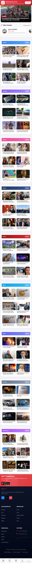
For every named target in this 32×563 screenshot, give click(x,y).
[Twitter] (6, 497)
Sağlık (2, 520)
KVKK (2, 539)
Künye (2, 534)
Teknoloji (3, 515)
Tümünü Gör (26, 25)
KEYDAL (24, 537)
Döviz (18, 509)
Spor (2, 512)
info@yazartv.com (23, 533)
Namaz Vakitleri (20, 515)
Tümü (27, 42)
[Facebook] (2, 497)
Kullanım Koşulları (17, 552)
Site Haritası (25, 552)
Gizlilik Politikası (7, 552)
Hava (18, 512)
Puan (18, 520)
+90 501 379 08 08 (23, 531)
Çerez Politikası (4, 542)
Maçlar (18, 518)
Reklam (3, 536)
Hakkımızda (4, 531)
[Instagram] (10, 497)
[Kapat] (30, 1)
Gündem (3, 509)
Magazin (3, 518)
